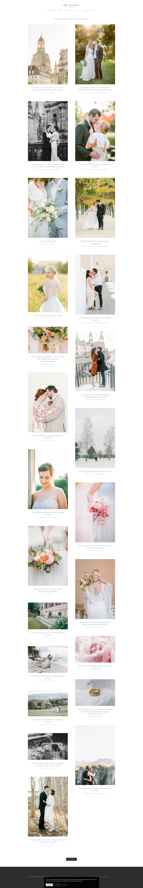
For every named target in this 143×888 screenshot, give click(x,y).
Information (51, 10)
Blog (77, 10)
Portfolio (69, 10)
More (93, 10)
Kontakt (85, 10)
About (61, 10)
